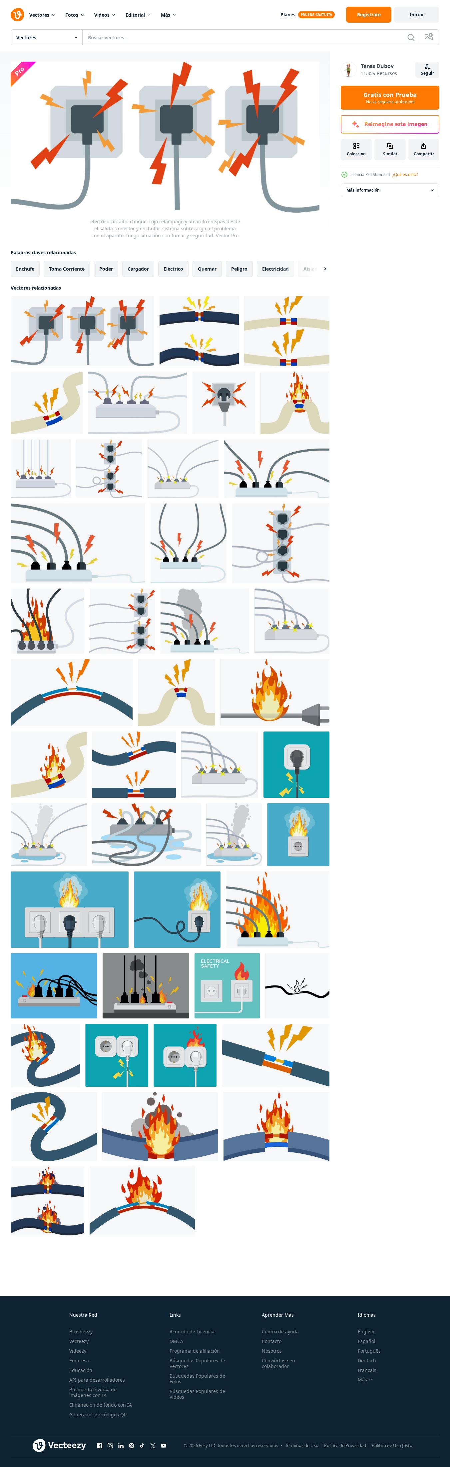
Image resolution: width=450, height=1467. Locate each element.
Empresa (79, 1360)
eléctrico (173, 269)
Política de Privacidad (345, 1445)
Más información (363, 190)
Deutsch (367, 1360)
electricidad (275, 269)
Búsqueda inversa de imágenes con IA (93, 1392)
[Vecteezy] (17, 14)
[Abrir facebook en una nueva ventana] (99, 1445)
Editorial (135, 15)
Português (369, 1351)
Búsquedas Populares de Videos (197, 1394)
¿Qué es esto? (405, 174)
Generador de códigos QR (98, 1414)
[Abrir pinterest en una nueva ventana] (131, 1445)
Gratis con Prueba (390, 98)
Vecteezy (79, 1341)
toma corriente (67, 269)
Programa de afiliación (195, 1351)
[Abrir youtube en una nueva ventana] (163, 1445)
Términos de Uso (301, 1445)
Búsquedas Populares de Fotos (197, 1379)
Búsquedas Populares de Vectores (197, 1363)
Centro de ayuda (280, 1331)
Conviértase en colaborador (278, 1363)
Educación (80, 1370)
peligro (239, 269)
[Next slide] (319, 269)
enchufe (25, 269)
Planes (287, 14)
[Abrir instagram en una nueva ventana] (110, 1445)
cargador (138, 269)
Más (165, 15)
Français (367, 1370)
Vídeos (102, 15)
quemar (207, 269)
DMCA (176, 1341)
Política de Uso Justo (392, 1445)
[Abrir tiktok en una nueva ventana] (142, 1445)
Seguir (427, 73)
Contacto (271, 1341)
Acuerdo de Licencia (192, 1331)
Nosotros (272, 1351)
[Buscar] (411, 37)
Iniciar (417, 14)
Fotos (71, 15)
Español (366, 1341)
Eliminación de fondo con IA (100, 1405)
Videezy (77, 1351)
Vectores (39, 15)
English (366, 1331)
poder (106, 269)
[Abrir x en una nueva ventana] (153, 1445)
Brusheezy (81, 1331)
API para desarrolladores (97, 1380)
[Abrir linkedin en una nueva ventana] (121, 1445)
